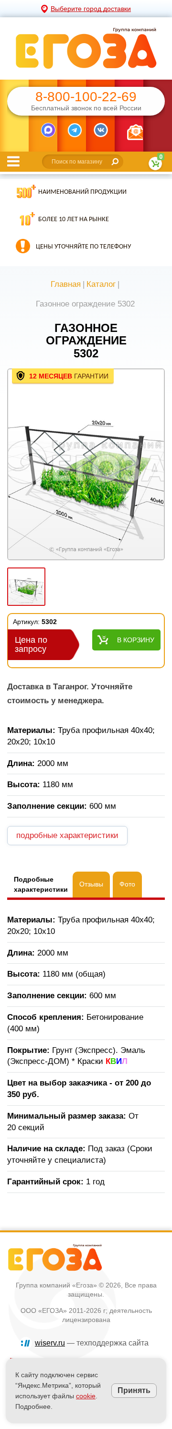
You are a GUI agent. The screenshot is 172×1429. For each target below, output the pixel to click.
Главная (66, 284)
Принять (134, 1390)
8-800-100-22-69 (86, 97)
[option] (86, 465)
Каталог (101, 284)
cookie (86, 1396)
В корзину (135, 640)
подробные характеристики (67, 835)
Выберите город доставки (91, 8)
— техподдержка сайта (92, 1343)
